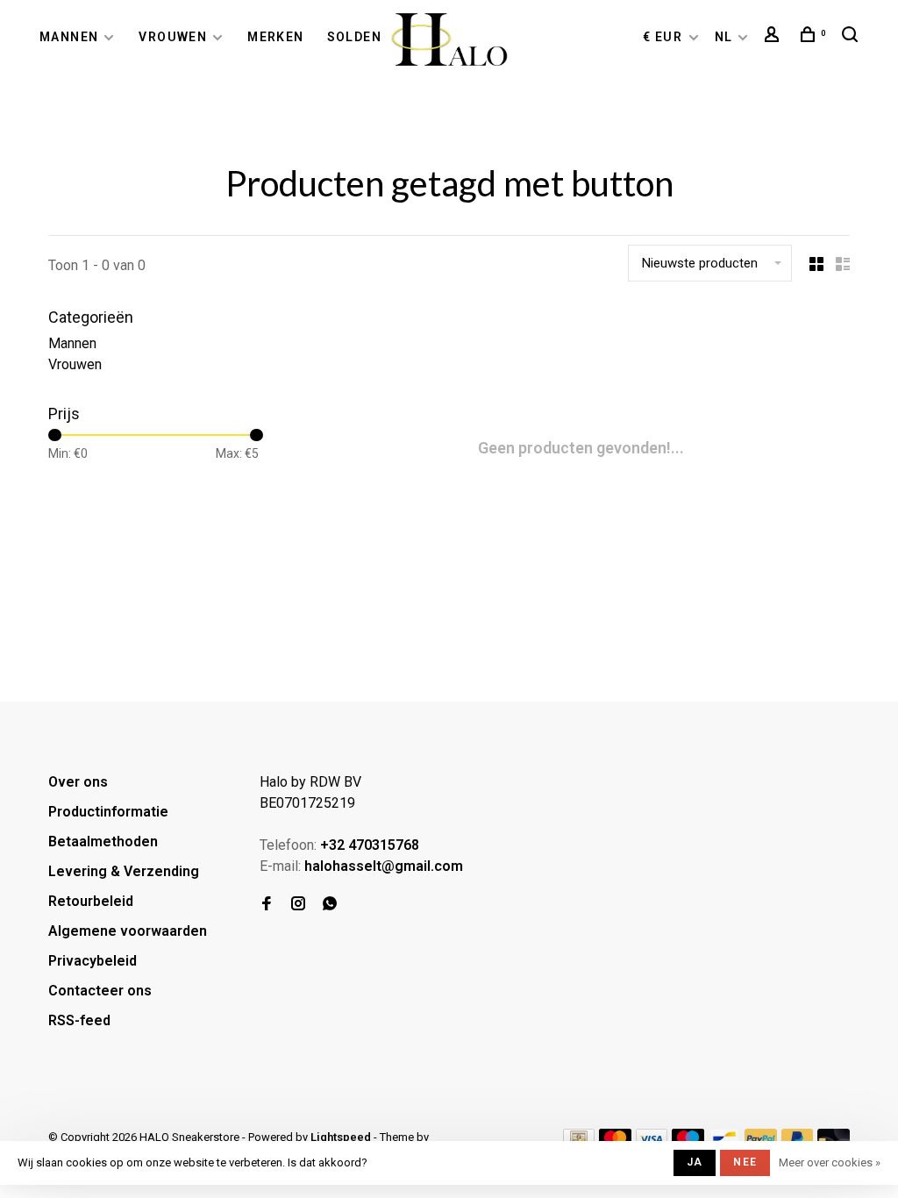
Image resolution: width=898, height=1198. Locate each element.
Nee (745, 1162)
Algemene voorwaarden (127, 931)
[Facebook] (267, 904)
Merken (275, 37)
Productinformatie (108, 811)
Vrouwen (173, 37)
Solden (354, 37)
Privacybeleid (92, 960)
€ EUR (664, 37)
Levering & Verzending (123, 871)
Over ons (78, 782)
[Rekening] (774, 37)
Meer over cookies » (829, 1162)
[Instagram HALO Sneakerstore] (298, 904)
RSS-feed (79, 1020)
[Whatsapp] (330, 904)
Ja (694, 1162)
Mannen (68, 37)
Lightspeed (340, 1137)
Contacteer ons (100, 990)
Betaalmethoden (103, 841)
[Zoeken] (852, 37)
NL (724, 37)
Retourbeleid (90, 901)
